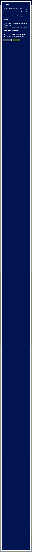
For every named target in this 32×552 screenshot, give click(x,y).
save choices (7, 40)
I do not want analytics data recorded (16, 27)
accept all (16, 40)
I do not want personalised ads (14, 36)
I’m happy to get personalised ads (15, 34)
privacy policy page (17, 16)
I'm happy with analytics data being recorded (16, 24)
